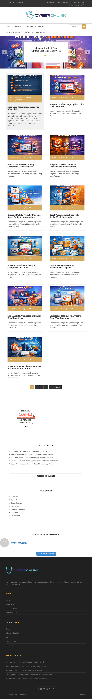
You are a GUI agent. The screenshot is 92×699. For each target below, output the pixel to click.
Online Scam (15, 516)
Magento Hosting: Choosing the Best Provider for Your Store (25, 367)
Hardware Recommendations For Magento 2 (23, 108)
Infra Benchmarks (35, 27)
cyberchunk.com (25, 417)
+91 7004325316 (79, 2)
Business (28, 33)
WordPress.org (11, 612)
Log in (8, 600)
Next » (57, 387)
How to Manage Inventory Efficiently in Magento (62, 266)
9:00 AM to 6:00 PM (78, 5)
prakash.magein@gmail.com (60, 2)
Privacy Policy (11, 641)
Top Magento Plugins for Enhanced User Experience (24, 316)
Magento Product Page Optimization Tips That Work (46, 49)
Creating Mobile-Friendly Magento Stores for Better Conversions (24, 216)
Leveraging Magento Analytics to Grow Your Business (65, 316)
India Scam (15, 506)
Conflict (14, 500)
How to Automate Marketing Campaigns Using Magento (21, 165)
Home (8, 27)
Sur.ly (29, 422)
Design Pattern (13, 33)
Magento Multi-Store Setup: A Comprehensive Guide (22, 266)
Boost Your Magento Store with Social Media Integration (64, 216)
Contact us (9, 645)
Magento (18, 27)
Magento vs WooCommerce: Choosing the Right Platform (63, 165)
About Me (40, 33)
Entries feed (10, 604)
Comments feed (11, 608)
